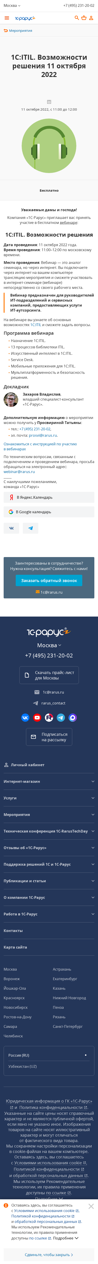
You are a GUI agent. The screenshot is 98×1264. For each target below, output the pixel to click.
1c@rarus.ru (51, 592)
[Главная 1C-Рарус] (42, 18)
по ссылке (56, 1192)
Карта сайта (15, 947)
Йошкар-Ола (15, 988)
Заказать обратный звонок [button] (49, 580)
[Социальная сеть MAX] (73, 718)
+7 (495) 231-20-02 (78, 5)
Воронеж (12, 978)
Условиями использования (47, 1210)
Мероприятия (20, 30)
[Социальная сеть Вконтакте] (25, 718)
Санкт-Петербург (68, 1026)
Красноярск (14, 997)
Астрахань (62, 969)
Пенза (58, 1007)
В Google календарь (33, 511)
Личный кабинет (27, 764)
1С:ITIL (35, 324)
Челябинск (13, 1036)
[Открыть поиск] (77, 18)
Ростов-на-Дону (17, 1016)
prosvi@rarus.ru (43, 435)
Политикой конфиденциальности (41, 1216)
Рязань (59, 1016)
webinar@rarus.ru (19, 471)
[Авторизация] (91, 18)
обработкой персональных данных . (48, 1221)
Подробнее (63, 1238)
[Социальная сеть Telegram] (61, 718)
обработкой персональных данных (48, 1175)
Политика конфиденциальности (51, 1107)
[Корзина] (84, 17)
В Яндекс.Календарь (34, 497)
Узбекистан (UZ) (22, 1066)
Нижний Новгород (69, 997)
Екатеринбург (65, 978)
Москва (10, 969)
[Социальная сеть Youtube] (37, 718)
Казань (59, 988)
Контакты (13, 930)
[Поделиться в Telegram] (30, 528)
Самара (10, 1026)
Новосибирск (16, 1007)
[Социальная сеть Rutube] (49, 718)
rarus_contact (53, 703)
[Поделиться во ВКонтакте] (11, 528)
